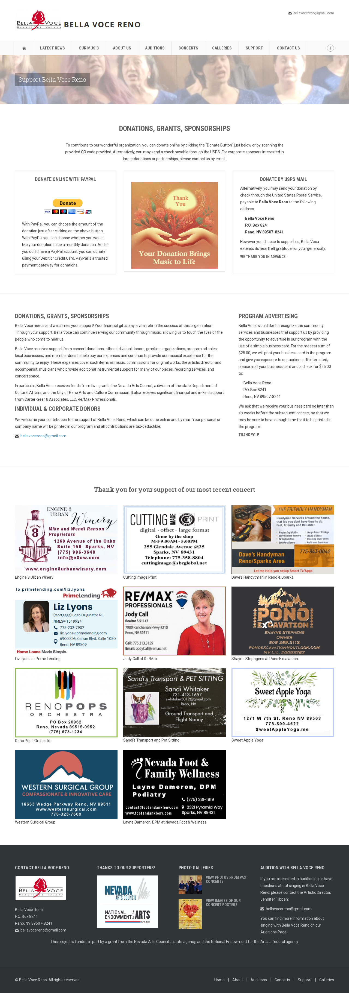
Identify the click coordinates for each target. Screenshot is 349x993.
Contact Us (288, 48)
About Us (122, 48)
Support (254, 48)
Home (219, 980)
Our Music (89, 48)
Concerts (188, 48)
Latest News (52, 48)
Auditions (155, 48)
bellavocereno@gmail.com (313, 13)
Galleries (222, 48)
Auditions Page (273, 932)
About (237, 980)
